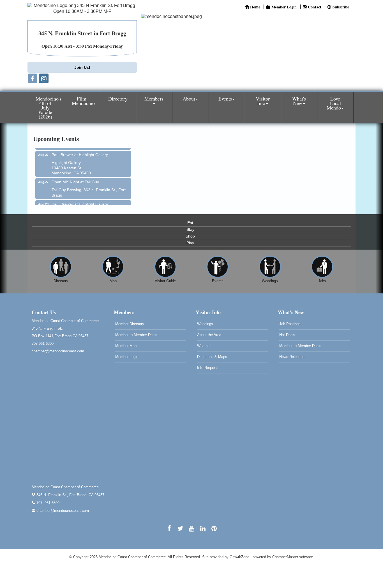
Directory (118, 98)
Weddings (205, 324)
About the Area (209, 335)
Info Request (207, 368)
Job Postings (290, 324)
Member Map (126, 346)
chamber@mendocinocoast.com (62, 510)
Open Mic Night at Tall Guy (75, 178)
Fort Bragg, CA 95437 (70, 495)
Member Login (126, 357)
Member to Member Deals (136, 335)
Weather (204, 346)
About (189, 98)
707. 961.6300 (47, 503)
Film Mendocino (83, 100)
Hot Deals (287, 335)
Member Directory (129, 324)
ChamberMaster (285, 557)
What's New (299, 100)
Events (225, 98)
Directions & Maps (212, 357)
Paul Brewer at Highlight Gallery (80, 151)
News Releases (291, 357)
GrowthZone (239, 557)
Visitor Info (263, 100)
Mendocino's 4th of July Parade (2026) (48, 107)
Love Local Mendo (334, 103)
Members (153, 98)
